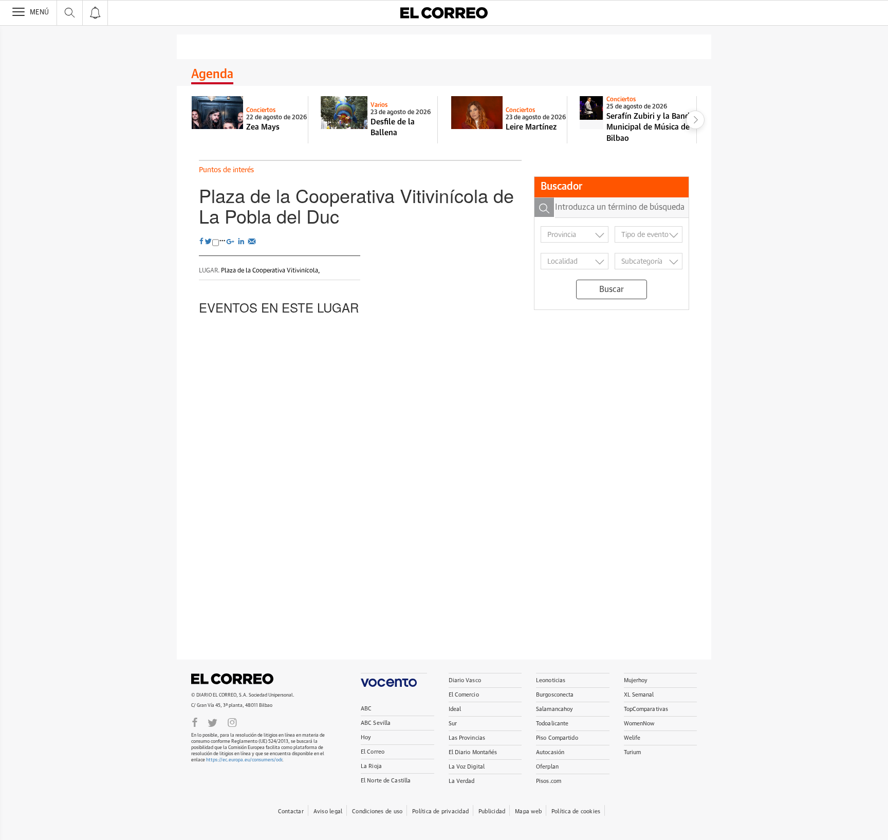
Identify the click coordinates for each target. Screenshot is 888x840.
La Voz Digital (467, 767)
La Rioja (371, 766)
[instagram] (232, 721)
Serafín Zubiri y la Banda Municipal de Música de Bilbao (650, 127)
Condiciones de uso (377, 811)
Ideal (455, 709)
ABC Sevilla (376, 723)
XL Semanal (639, 695)
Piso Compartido (557, 738)
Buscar (611, 289)
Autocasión (550, 752)
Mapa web (528, 811)
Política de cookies (575, 811)
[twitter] (208, 241)
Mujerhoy (636, 680)
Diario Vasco (465, 680)
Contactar (291, 811)
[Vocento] (394, 680)
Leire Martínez (531, 127)
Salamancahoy (554, 709)
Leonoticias (550, 680)
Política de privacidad (440, 811)
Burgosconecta (555, 695)
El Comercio (464, 695)
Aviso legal (327, 811)
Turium (632, 752)
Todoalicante (552, 723)
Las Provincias (467, 738)
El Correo (232, 678)
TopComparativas (646, 709)
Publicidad (491, 811)
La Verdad (462, 781)
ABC (366, 708)
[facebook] (201, 241)
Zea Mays (263, 127)
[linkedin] (242, 240)
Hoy (366, 737)
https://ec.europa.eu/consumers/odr (244, 760)
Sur (453, 723)
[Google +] (231, 240)
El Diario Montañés (473, 752)
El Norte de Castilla (386, 780)
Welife (632, 738)
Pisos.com (548, 781)
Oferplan (547, 767)
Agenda (212, 74)
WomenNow (639, 723)
